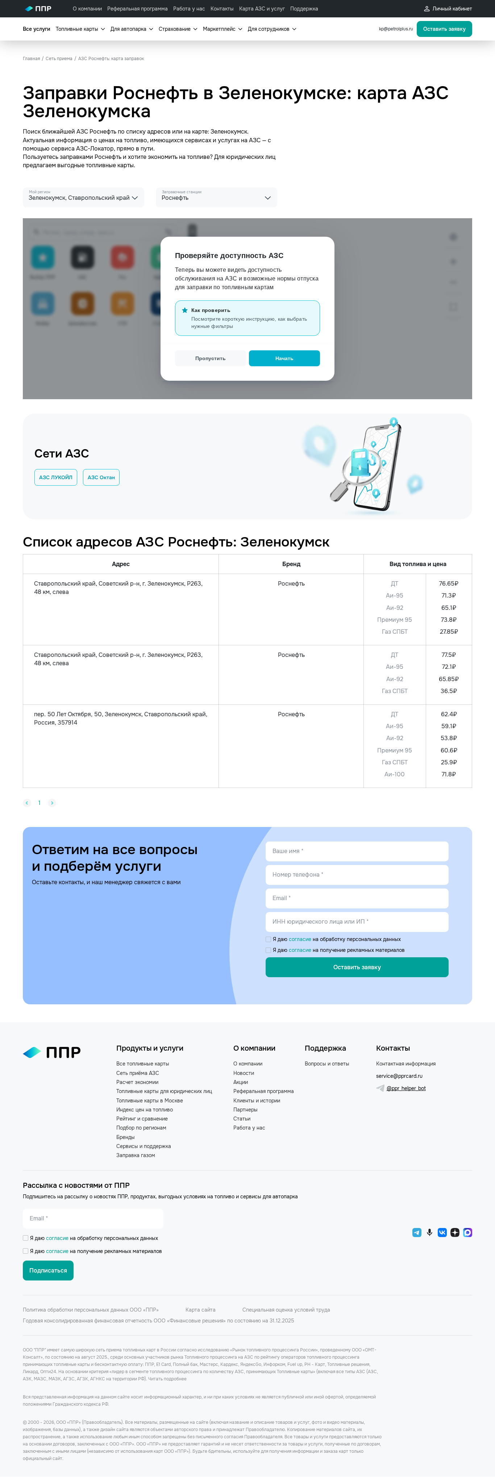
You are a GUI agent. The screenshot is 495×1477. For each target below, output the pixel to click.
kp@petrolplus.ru (396, 29)
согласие (301, 939)
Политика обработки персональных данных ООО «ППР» (91, 1310)
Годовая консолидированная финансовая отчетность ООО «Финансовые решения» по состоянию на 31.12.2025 (158, 1320)
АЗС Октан (101, 477)
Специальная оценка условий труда (286, 1310)
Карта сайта (201, 1310)
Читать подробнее (167, 1379)
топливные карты (110, 165)
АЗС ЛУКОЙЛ (55, 477)
